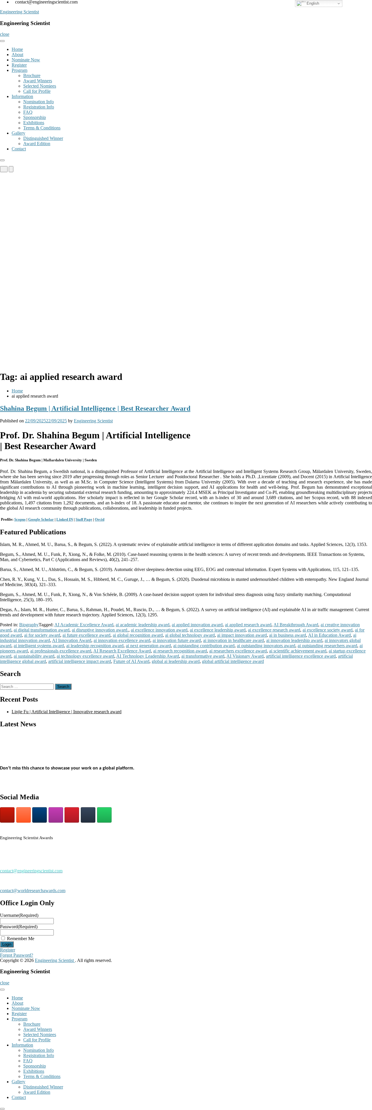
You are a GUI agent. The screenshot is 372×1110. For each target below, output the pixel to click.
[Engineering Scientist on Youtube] (7, 815)
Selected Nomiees (39, 85)
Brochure (31, 75)
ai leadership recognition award (95, 645)
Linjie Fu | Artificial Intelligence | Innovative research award (66, 711)
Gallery (18, 133)
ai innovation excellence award (122, 640)
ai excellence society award (328, 629)
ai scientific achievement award (297, 650)
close (4, 34)
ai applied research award (248, 624)
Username (19, 915)
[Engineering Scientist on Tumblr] (88, 815)
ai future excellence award (86, 635)
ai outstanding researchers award (327, 645)
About (17, 54)
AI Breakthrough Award (295, 624)
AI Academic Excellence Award (83, 624)
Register (19, 65)
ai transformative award (202, 656)
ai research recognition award (180, 650)
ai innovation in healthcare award (233, 640)
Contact (19, 148)
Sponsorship (34, 117)
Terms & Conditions (41, 127)
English (312, 3)
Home (17, 49)
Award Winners (37, 80)
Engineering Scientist (19, 11)
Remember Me (20, 938)
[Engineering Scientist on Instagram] (56, 815)
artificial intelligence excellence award (301, 656)
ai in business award (287, 635)
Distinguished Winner (43, 138)
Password (18, 926)
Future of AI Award (131, 661)
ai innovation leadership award (294, 640)
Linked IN (64, 519)
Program (19, 70)
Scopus (20, 519)
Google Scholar (41, 519)
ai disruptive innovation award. (100, 629)
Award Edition (36, 143)
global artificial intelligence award (233, 661)
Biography (29, 624)
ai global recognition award (138, 635)
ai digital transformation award (41, 629)
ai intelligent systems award (39, 645)
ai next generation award (148, 645)
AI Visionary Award (245, 656)
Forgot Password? (16, 955)
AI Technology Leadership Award (147, 656)
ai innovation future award (177, 640)
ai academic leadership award (142, 624)
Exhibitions (33, 122)
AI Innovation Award (71, 640)
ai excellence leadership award (218, 629)
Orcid (99, 519)
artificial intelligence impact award (79, 661)
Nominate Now (26, 59)
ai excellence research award (274, 629)
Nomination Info (38, 101)
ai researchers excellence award (238, 650)
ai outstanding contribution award (204, 645)
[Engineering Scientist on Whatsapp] (104, 815)
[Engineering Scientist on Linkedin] (39, 815)
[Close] (2, 160)
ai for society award (42, 635)
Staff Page (84, 519)
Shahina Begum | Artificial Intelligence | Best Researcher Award (95, 408)
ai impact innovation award (242, 635)
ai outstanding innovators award (266, 645)
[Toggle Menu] (2, 41)
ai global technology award (190, 635)
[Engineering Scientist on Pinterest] (72, 815)
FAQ (28, 112)
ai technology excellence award (85, 656)
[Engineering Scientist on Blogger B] (23, 815)
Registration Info (38, 106)
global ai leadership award (176, 661)
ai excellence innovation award (159, 629)
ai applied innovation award (197, 624)
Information (22, 96)
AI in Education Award (329, 635)
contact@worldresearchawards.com (32, 890)
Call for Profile (37, 91)
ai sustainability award (34, 656)
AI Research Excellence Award (122, 650)
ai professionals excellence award (60, 650)
